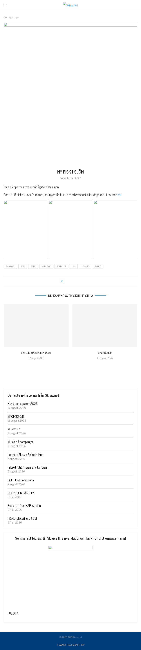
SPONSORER (105, 353)
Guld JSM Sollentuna (21, 480)
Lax (73, 266)
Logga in (13, 612)
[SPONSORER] (104, 325)
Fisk (22, 266)
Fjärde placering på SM (22, 518)
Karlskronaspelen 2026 (36, 353)
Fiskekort (46, 266)
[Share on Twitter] (71, 281)
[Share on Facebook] (67, 281)
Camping (10, 266)
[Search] (135, 5)
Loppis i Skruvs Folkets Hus (25, 454)
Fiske (33, 266)
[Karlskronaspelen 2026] (36, 325)
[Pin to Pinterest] (74, 281)
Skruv (98, 266)
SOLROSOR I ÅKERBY (21, 493)
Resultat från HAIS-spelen (24, 505)
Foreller (61, 266)
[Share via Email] (78, 281)
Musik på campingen (21, 441)
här (119, 194)
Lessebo (85, 266)
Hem (5, 17)
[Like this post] (63, 281)
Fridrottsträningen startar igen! (27, 467)
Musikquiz (14, 429)
